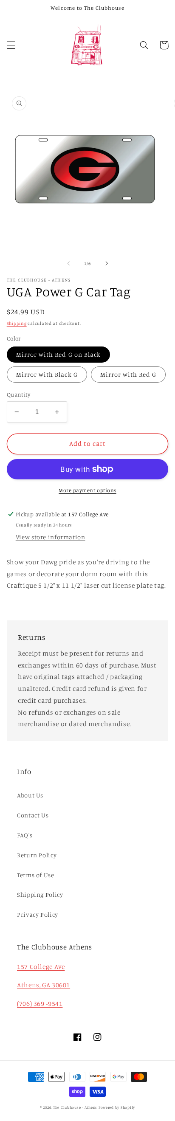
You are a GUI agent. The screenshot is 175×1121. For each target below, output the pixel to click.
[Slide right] (106, 263)
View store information (50, 537)
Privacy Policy (37, 914)
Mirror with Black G (47, 374)
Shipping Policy (40, 894)
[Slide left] (68, 263)
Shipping (17, 323)
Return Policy (36, 855)
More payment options (87, 490)
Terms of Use (35, 875)
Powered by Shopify (117, 1107)
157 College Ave (41, 967)
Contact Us (32, 815)
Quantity (18, 394)
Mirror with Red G (128, 374)
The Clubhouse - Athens (75, 1107)
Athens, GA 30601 (43, 985)
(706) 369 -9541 (39, 1004)
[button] (11, 45)
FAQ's (24, 835)
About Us (30, 795)
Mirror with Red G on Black (58, 354)
